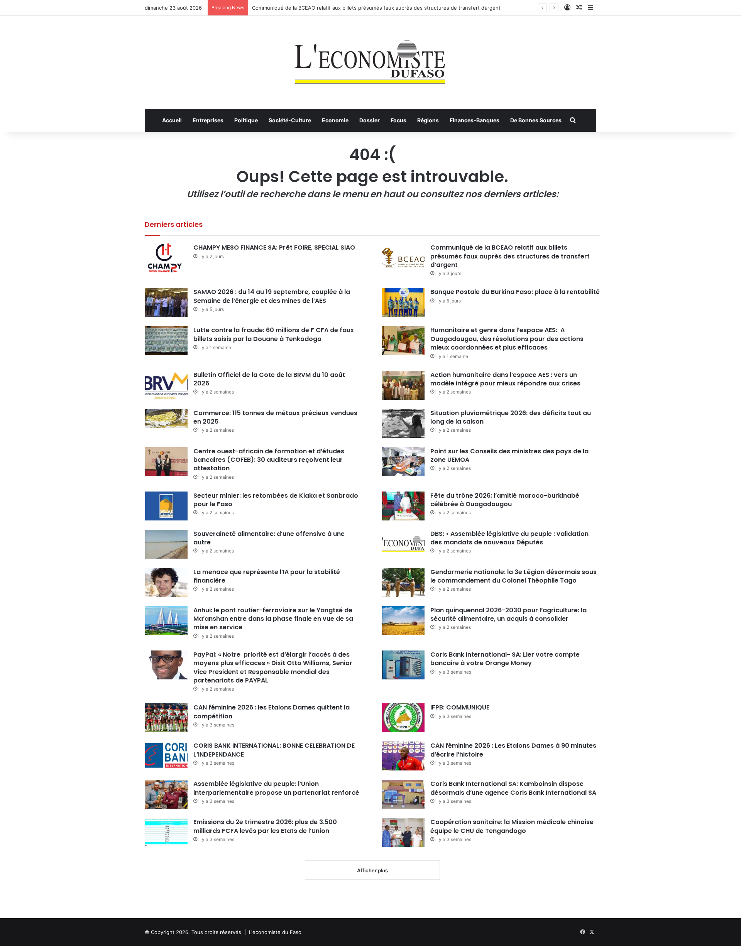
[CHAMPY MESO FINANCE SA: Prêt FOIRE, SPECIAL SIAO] (166, 257)
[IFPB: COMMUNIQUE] (403, 717)
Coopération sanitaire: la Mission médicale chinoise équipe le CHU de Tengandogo (512, 826)
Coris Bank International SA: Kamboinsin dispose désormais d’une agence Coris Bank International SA (513, 788)
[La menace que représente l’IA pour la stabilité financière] (166, 582)
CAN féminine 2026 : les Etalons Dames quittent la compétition (271, 711)
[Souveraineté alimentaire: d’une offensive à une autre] (166, 544)
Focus (398, 120)
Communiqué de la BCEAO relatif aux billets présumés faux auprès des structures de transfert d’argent (376, 8)
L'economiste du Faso (275, 932)
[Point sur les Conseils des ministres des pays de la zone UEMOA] (403, 461)
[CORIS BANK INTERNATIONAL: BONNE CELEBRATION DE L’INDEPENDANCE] (166, 756)
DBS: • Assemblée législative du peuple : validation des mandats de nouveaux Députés (509, 538)
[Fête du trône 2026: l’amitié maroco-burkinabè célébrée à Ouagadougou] (403, 506)
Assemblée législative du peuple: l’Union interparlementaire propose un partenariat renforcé (276, 788)
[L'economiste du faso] (370, 58)
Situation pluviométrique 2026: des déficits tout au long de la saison (510, 417)
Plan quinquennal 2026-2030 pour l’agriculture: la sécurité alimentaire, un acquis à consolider (508, 614)
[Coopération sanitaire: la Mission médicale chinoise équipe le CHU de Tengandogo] (403, 832)
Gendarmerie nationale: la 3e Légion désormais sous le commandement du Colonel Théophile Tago (513, 576)
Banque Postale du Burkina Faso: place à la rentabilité (515, 291)
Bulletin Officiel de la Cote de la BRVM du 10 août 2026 (269, 379)
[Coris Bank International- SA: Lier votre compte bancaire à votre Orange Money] (403, 664)
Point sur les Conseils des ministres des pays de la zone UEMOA (509, 455)
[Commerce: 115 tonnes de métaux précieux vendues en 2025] (166, 418)
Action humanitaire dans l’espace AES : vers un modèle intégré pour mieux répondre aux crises (505, 379)
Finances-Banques (474, 120)
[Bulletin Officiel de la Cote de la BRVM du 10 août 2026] (166, 385)
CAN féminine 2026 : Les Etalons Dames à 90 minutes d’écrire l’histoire (513, 749)
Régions (428, 120)
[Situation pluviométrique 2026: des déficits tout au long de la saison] (403, 423)
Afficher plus (372, 870)
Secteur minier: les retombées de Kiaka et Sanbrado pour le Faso (275, 499)
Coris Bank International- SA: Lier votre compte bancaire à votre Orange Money (505, 658)
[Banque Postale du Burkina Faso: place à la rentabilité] (403, 302)
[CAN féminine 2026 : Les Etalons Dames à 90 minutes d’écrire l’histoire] (403, 756)
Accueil (172, 120)
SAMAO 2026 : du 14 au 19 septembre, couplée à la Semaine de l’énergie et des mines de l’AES (271, 296)
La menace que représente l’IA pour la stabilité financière (266, 576)
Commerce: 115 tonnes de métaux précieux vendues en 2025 (275, 417)
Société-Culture (290, 120)
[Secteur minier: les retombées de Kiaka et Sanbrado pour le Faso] (166, 506)
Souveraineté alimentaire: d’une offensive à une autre (269, 538)
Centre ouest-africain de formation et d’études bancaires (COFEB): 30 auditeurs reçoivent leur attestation (268, 460)
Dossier (369, 120)
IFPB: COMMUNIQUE (459, 707)
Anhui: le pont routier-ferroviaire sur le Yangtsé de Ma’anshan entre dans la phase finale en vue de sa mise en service (273, 619)
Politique (246, 120)
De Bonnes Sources (536, 120)
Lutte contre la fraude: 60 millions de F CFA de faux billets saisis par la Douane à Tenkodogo (273, 334)
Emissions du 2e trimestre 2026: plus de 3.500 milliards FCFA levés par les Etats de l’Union (265, 826)
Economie (335, 120)
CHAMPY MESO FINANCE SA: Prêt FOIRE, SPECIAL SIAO (274, 247)
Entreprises (208, 120)
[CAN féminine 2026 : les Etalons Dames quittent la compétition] (166, 717)
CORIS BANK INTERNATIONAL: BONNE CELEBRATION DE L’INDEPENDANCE (274, 749)
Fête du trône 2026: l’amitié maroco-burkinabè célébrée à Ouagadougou (504, 499)
